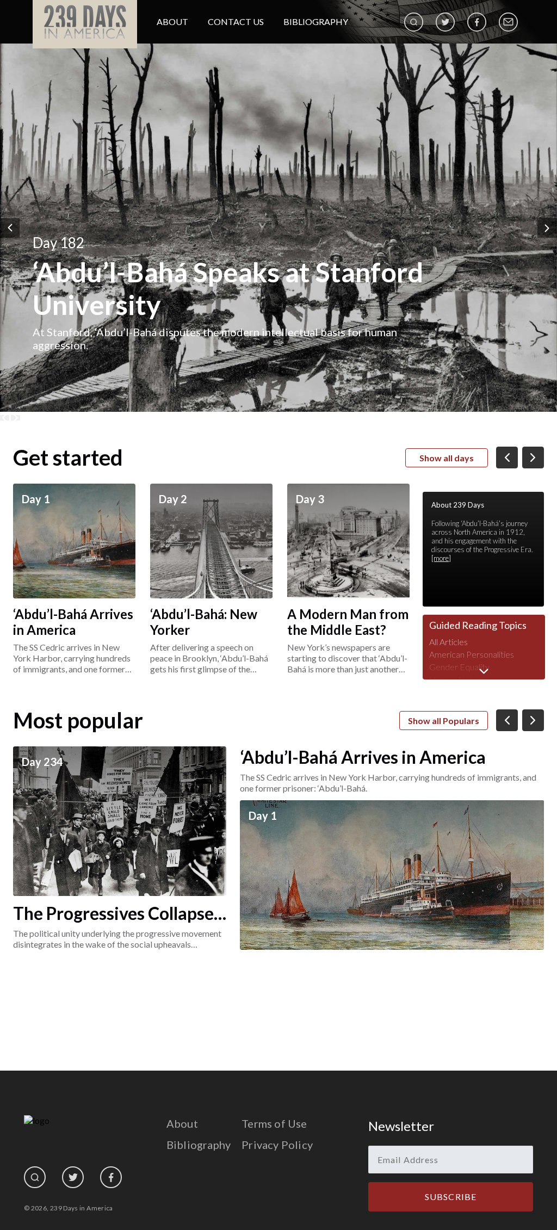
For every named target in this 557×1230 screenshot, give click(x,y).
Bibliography (315, 21)
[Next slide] (15, 418)
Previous (10, 228)
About (172, 21)
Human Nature (457, 679)
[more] (441, 558)
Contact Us (236, 21)
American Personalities (471, 654)
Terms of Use (274, 1123)
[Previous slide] (4, 418)
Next (547, 228)
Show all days (446, 458)
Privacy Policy (277, 1144)
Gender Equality (459, 667)
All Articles (448, 641)
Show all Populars (443, 720)
